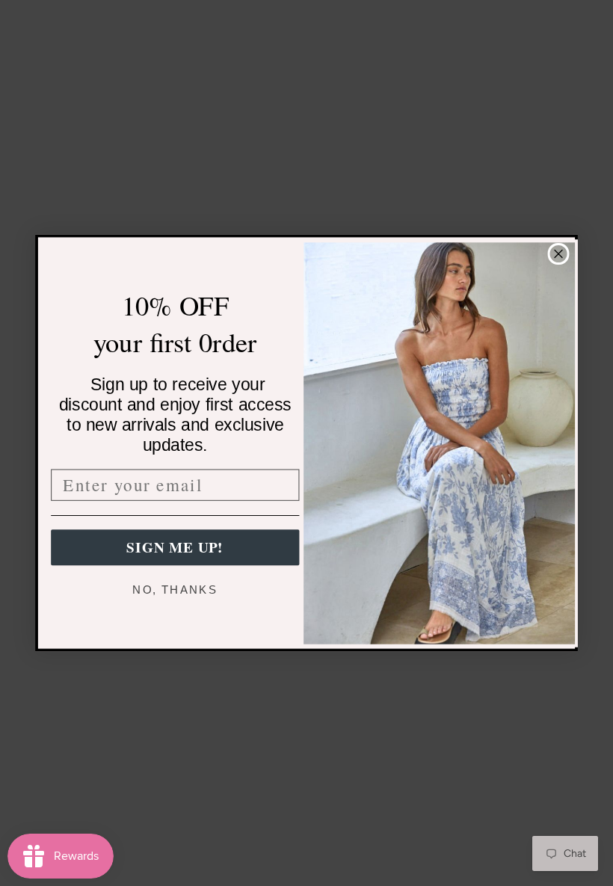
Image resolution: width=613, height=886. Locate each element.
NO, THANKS (175, 589)
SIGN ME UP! (175, 547)
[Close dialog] (558, 253)
